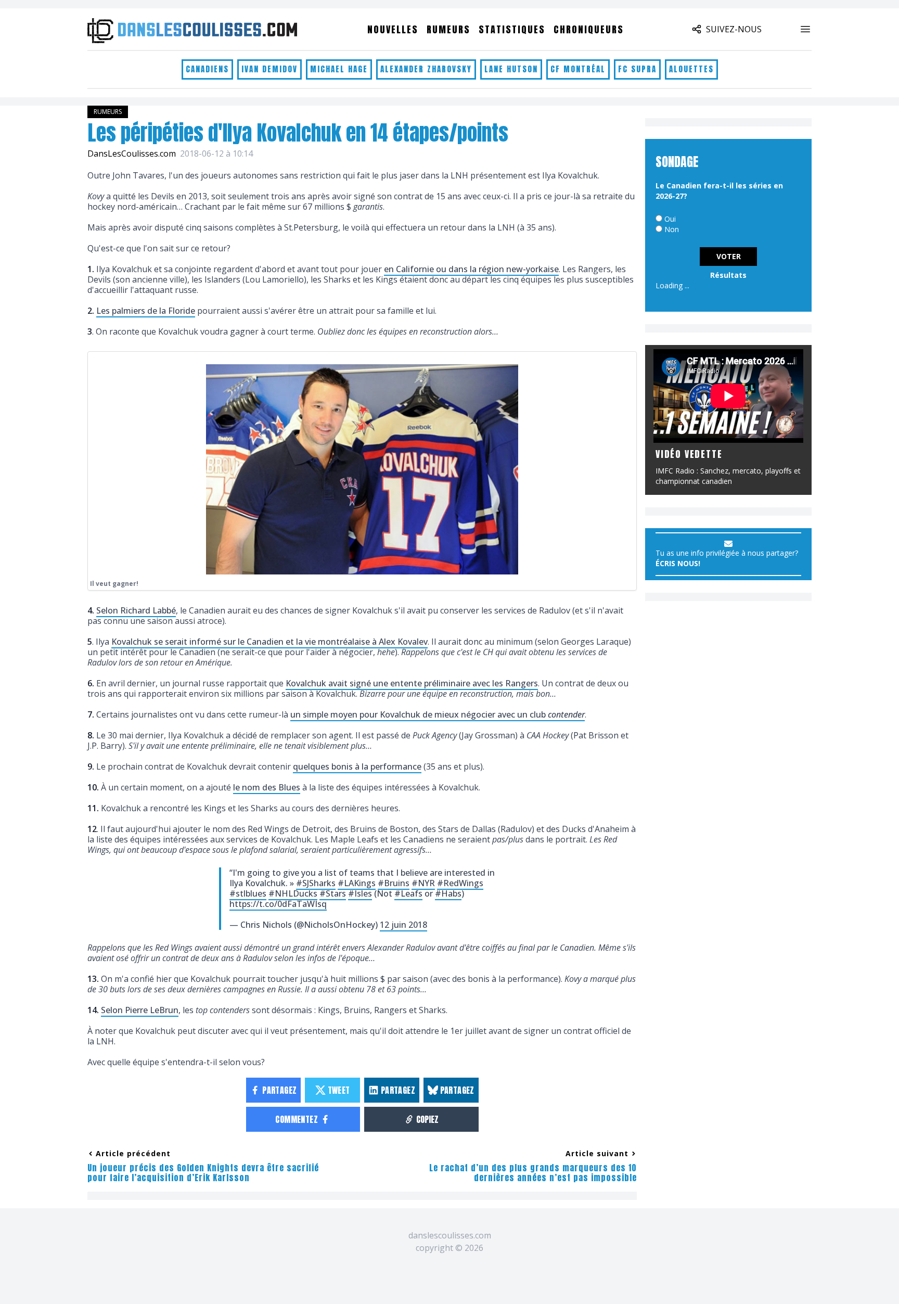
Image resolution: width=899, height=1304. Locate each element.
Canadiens (207, 69)
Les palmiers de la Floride (145, 310)
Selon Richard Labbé (136, 610)
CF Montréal (578, 69)
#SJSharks (316, 883)
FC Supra (637, 69)
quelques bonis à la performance (357, 766)
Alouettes (691, 69)
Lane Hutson (511, 69)
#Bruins (393, 883)
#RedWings (460, 883)
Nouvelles (392, 29)
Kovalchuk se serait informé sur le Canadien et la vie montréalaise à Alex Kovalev (269, 641)
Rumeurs (448, 29)
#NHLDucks (292, 893)
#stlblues (247, 893)
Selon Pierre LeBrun (139, 1010)
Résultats (728, 275)
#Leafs (408, 893)
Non (671, 229)
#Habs (448, 893)
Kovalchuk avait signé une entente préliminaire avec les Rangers (412, 683)
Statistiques (512, 29)
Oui (670, 219)
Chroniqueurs (589, 29)
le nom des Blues (266, 787)
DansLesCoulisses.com (131, 153)
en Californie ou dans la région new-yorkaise (471, 269)
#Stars (332, 893)
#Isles (360, 893)
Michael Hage (339, 69)
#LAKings (357, 883)
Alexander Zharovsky (426, 69)
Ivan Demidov (269, 69)
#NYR (423, 883)
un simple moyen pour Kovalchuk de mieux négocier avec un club (437, 714)
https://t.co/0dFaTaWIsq (278, 904)
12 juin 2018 (403, 924)
